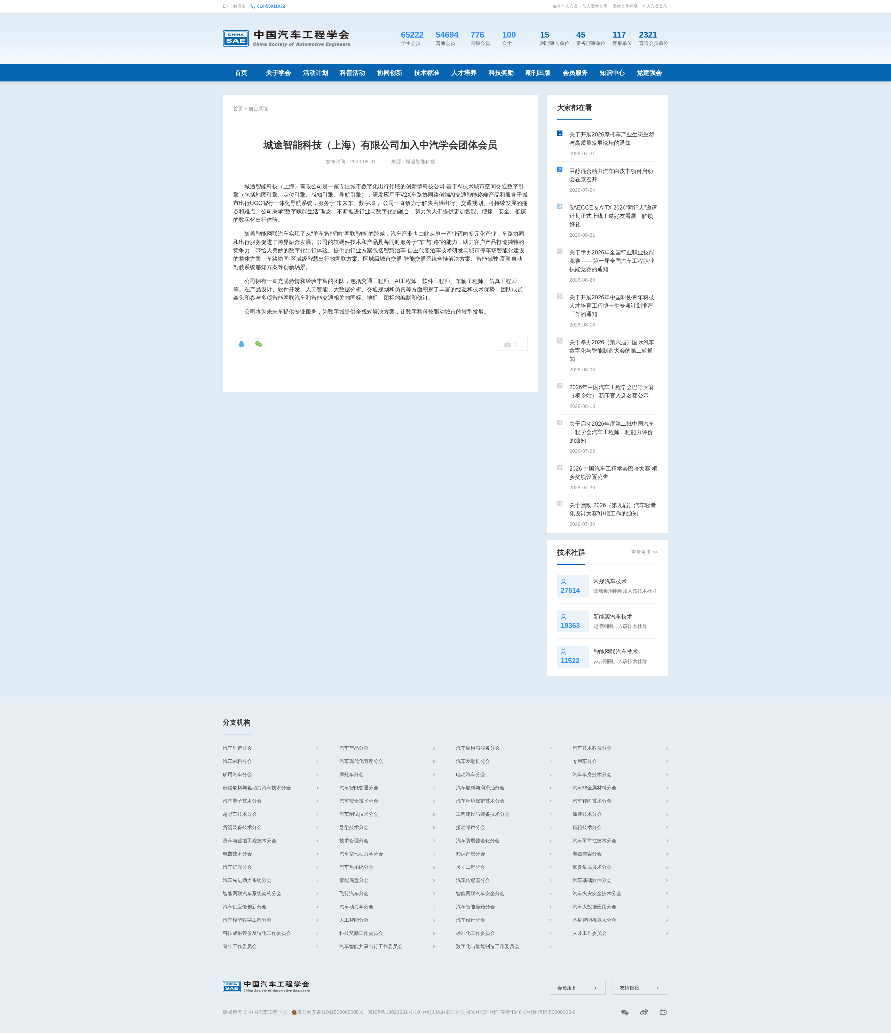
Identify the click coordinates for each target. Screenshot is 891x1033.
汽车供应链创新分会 (245, 906)
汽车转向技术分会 (592, 801)
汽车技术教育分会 (592, 748)
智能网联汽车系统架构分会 (252, 893)
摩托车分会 (351, 774)
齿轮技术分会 (587, 827)
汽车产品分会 (354, 748)
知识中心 (612, 72)
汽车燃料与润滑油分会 (480, 787)
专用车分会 (585, 761)
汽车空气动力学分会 (361, 854)
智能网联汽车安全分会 (480, 893)
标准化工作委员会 (475, 933)
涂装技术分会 (587, 814)
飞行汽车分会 (354, 893)
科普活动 (352, 72)
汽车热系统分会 (356, 867)
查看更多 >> (644, 552)
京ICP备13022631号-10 (394, 1012)
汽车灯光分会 (237, 867)
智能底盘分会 (354, 880)
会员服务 (575, 72)
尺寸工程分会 (470, 867)
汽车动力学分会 (356, 906)
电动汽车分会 (470, 774)
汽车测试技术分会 (358, 814)
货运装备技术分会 (242, 827)
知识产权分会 (470, 854)
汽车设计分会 (470, 920)
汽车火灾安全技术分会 (597, 893)
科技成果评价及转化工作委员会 (257, 933)
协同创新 (389, 72)
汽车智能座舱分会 (475, 906)
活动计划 (315, 72)
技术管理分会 (354, 840)
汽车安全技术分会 (358, 801)
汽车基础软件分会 (592, 880)
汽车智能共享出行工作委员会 (371, 946)
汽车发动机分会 (473, 761)
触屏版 (239, 6)
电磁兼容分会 (587, 854)
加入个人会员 (565, 6)
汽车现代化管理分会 (361, 761)
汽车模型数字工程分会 (247, 920)
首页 (241, 72)
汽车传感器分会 (473, 880)
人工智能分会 (354, 920)
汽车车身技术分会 (592, 774)
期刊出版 (538, 72)
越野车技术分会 (240, 814)
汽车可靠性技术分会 (594, 840)
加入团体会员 (594, 6)
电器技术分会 (237, 854)
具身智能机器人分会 (594, 920)
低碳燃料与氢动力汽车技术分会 (257, 787)
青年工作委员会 (240, 946)
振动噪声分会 (470, 827)
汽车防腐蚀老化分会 (478, 840)
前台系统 (258, 108)
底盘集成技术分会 (592, 867)
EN (226, 6)
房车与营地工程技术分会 (249, 840)
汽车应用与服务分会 (478, 748)
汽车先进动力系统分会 (247, 880)
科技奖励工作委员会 (361, 933)
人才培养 (463, 72)
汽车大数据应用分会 (594, 906)
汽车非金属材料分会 (594, 787)
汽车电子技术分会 (242, 801)
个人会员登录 (654, 6)
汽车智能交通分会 (358, 787)
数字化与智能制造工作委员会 (487, 946)
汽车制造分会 (237, 748)
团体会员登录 (625, 6)
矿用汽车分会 (237, 774)
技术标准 (426, 72)
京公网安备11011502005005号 (330, 1012)
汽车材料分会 (237, 761)
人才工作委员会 (590, 933)
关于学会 (278, 72)
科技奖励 (501, 72)
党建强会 (649, 72)
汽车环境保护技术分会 (480, 801)
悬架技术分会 (354, 827)
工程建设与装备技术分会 (483, 814)
